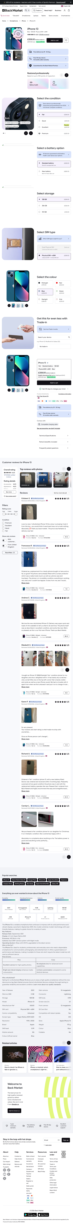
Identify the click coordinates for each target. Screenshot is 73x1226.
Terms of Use (54, 1159)
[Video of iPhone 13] (18, 56)
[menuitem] (26, 16)
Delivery (17, 1161)
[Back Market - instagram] (4, 1170)
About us (5, 1156)
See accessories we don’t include (48, 428)
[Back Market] (12, 10)
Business (58, 10)
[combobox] (54, 337)
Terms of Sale (54, 1161)
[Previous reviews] (64, 857)
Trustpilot (6, 1167)
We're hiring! (6, 1164)
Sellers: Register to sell (29, 1181)
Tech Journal (42, 1156)
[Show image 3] (22, 305)
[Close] (70, 2)
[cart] (69, 10)
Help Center (18, 1159)
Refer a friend (30, 1156)
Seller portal (29, 1186)
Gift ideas (41, 1169)
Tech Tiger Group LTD (42, 396)
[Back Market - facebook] (8, 1174)
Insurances (29, 1164)
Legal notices (54, 1187)
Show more (25, 583)
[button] (18, 34)
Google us (15, 1104)
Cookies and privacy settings (53, 1173)
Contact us (18, 1156)
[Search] (25, 10)
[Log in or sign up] (65, 10)
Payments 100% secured (29, 1191)
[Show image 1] (3, 133)
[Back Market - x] (4, 1178)
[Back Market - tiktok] (8, 1170)
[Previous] (9, 305)
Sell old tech (30, 1166)
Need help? (48, 10)
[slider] (4, 514)
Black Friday (41, 1171)
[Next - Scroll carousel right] (66, 75)
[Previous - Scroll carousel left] (61, 75)
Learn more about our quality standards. (47, 984)
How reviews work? (11, 496)
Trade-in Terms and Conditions (53, 1166)
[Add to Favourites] (66, 40)
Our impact (6, 1161)
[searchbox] (29, 10)
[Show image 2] (18, 305)
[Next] (26, 305)
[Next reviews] (69, 857)
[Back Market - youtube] (4, 1174)
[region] (48, 84)
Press (4, 1159)
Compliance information (64, 394)
